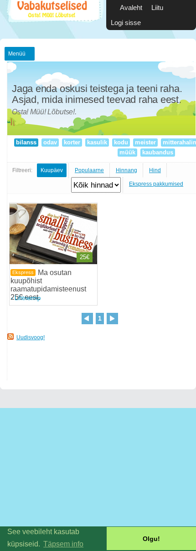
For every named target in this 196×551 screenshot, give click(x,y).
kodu (121, 142)
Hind (155, 170)
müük (127, 152)
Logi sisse (126, 22)
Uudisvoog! (30, 337)
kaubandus (157, 152)
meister (145, 142)
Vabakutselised (54, 19)
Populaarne (89, 170)
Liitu (157, 7)
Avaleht (131, 7)
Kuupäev (52, 170)
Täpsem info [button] (63, 544)
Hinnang (126, 170)
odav (50, 142)
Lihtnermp (28, 298)
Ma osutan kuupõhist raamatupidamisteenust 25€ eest (48, 285)
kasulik (97, 142)
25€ (84, 257)
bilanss (26, 142)
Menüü (17, 54)
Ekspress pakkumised (156, 184)
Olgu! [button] (151, 538)
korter (72, 142)
